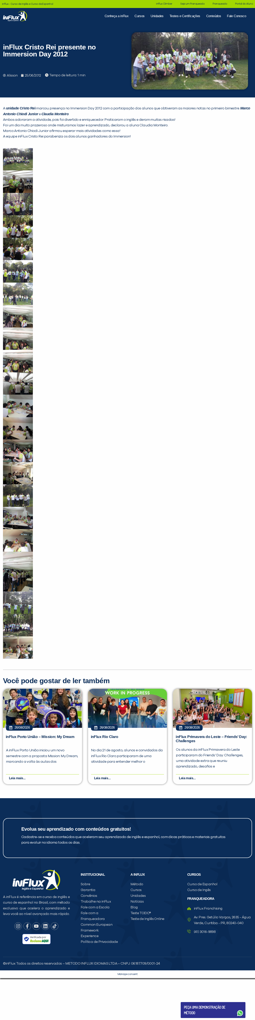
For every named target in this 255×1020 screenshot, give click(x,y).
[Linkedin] (45, 926)
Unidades (157, 16)
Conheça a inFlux (116, 16)
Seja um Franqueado (192, 4)
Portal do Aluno (244, 4)
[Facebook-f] (27, 926)
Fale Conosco (236, 16)
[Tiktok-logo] (54, 926)
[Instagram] (18, 926)
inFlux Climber (164, 4)
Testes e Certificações (185, 16)
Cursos (139, 16)
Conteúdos (213, 16)
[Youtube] (36, 926)
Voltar (193, 1003)
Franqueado (220, 4)
